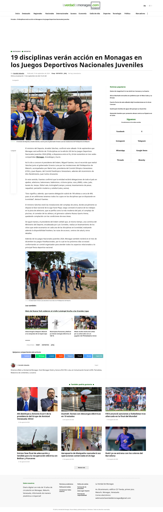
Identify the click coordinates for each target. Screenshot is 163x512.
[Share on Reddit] (38, 80)
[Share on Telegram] (42, 80)
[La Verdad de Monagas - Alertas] (81, 5)
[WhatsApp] (25, 6)
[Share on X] (26, 80)
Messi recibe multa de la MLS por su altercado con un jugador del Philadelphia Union (85, 334)
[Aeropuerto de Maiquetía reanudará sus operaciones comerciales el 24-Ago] (81, 439)
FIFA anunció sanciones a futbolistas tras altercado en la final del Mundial (125, 415)
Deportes (27, 51)
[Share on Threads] (46, 80)
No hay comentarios (74, 73)
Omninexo (90, 509)
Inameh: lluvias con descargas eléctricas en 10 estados (81, 415)
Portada (13, 19)
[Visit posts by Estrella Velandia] (13, 365)
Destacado (17, 51)
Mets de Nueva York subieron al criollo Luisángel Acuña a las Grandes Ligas (57, 311)
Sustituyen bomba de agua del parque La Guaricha (128, 109)
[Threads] (28, 6)
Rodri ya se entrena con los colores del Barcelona (124, 454)
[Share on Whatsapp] (30, 80)
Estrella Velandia (18, 73)
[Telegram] (22, 6)
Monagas (40, 157)
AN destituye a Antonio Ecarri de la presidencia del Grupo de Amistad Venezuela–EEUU (34, 416)
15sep (53, 73)
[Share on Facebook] (22, 80)
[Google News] (17, 6)
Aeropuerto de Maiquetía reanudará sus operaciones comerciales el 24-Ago (81, 454)
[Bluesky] (30, 6)
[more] (147, 13)
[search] (141, 6)
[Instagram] (20, 6)
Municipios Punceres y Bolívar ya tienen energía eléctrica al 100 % (60, 334)
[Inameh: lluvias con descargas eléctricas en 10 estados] (81, 399)
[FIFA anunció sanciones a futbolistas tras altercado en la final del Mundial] (125, 399)
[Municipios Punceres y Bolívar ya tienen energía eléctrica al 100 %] (61, 322)
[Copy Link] (50, 80)
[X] (15, 6)
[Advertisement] (81, 36)
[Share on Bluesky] (13, 186)
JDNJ (65, 73)
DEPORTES (59, 73)
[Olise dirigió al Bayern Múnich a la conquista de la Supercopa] (36, 322)
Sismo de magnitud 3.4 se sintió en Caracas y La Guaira (129, 91)
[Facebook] (12, 6)
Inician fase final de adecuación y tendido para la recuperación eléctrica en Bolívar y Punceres (37, 456)
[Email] (13, 191)
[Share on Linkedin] (34, 80)
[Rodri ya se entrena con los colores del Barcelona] (125, 439)
